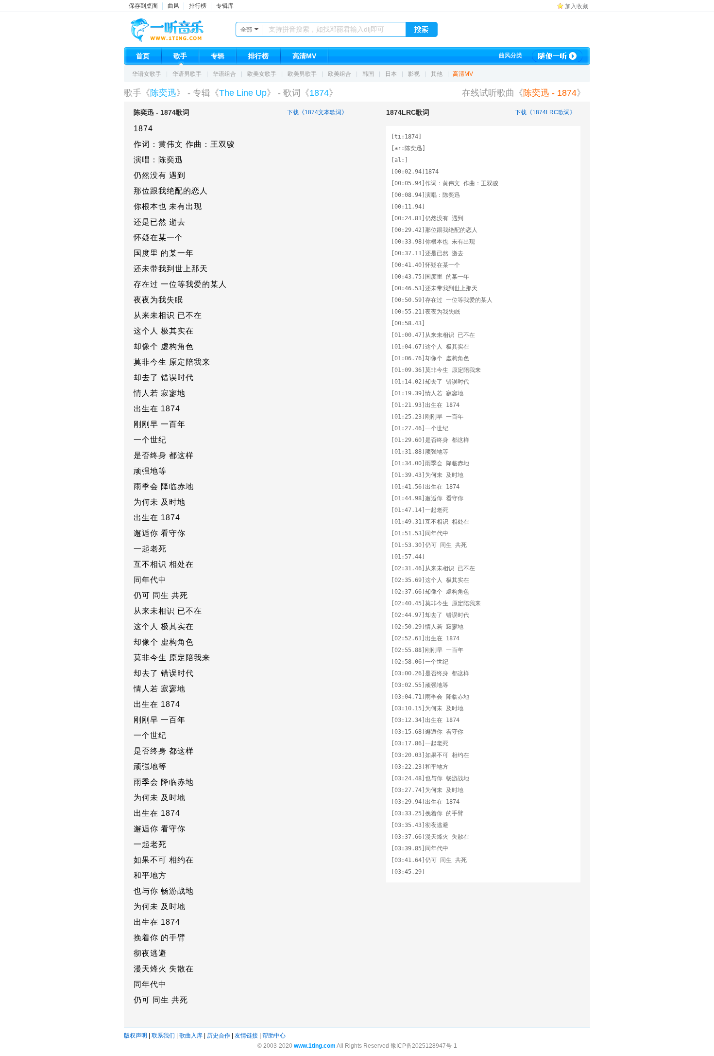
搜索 (422, 29)
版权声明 (135, 1035)
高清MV (463, 73)
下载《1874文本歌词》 (317, 112)
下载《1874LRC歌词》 (545, 112)
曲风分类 (510, 55)
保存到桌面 (143, 5)
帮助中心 (274, 1035)
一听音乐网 (181, 27)
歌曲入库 (191, 1035)
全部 (246, 29)
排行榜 (197, 5)
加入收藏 (576, 6)
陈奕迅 (163, 93)
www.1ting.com (315, 1045)
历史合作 (218, 1035)
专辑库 (225, 5)
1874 (319, 93)
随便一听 (557, 56)
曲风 (173, 5)
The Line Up (243, 93)
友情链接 (246, 1035)
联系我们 (163, 1035)
